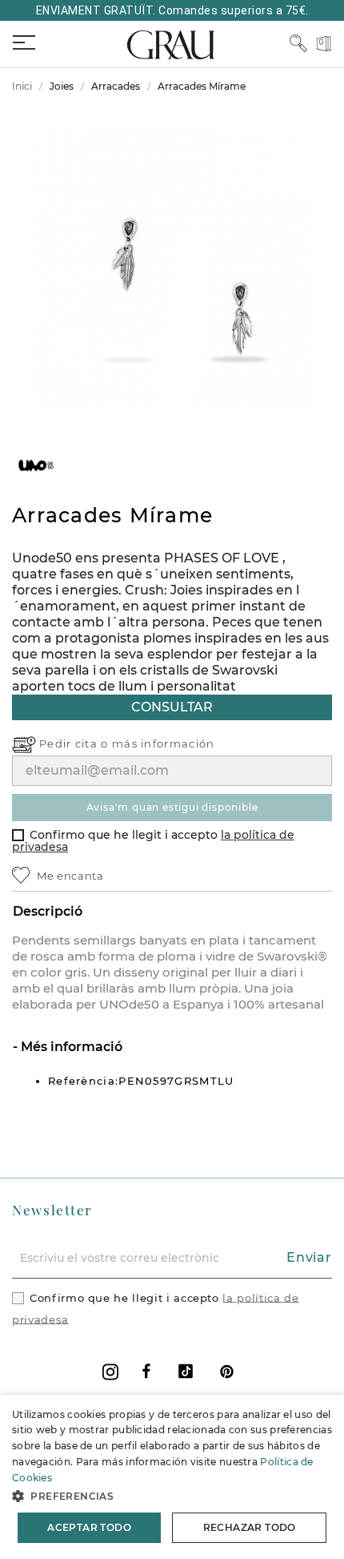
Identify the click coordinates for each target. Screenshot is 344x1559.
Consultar (172, 707)
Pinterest (227, 1371)
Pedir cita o (75, 743)
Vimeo (185, 1371)
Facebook (146, 1371)
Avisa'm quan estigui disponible (172, 807)
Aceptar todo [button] (89, 1527)
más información (163, 743)
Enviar (309, 1257)
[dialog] (172, 1477)
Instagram (110, 1372)
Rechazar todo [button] (249, 1527)
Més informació (70, 1046)
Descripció (47, 911)
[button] (172, 1496)
